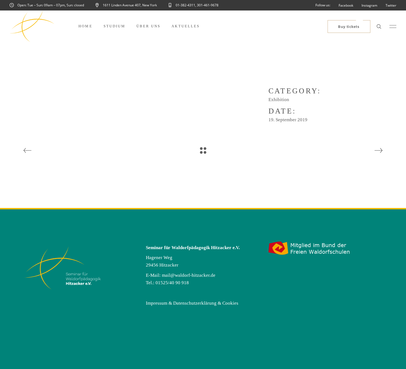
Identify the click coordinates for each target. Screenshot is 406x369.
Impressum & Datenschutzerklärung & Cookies (192, 303)
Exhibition (278, 99)
